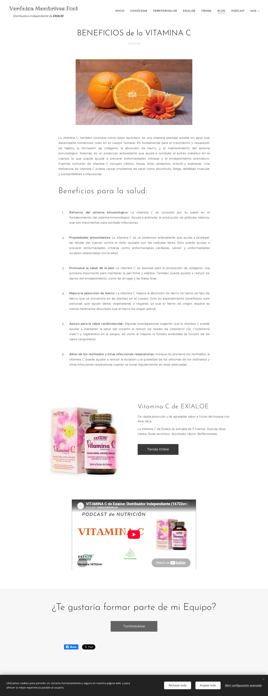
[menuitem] (120, 11)
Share (73, 646)
